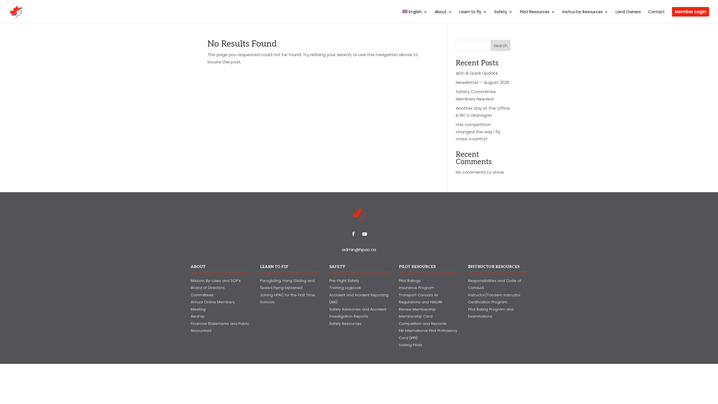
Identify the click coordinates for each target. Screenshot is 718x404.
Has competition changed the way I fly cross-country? (478, 131)
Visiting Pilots (410, 345)
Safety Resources (345, 323)
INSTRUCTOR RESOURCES (493, 266)
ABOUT (198, 266)
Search (500, 46)
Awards (197, 316)
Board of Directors (208, 287)
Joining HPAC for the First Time (287, 295)
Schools (267, 302)
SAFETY (337, 266)
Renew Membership (417, 309)
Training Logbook (345, 287)
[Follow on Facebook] (353, 233)
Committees (202, 295)
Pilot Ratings (410, 280)
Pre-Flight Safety (344, 280)
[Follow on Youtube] (364, 233)
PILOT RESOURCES (417, 266)
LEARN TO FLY (274, 266)
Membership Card (415, 316)
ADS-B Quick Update (477, 73)
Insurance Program (416, 287)
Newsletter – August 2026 (482, 82)
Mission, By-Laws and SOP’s (216, 280)
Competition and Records (423, 323)
